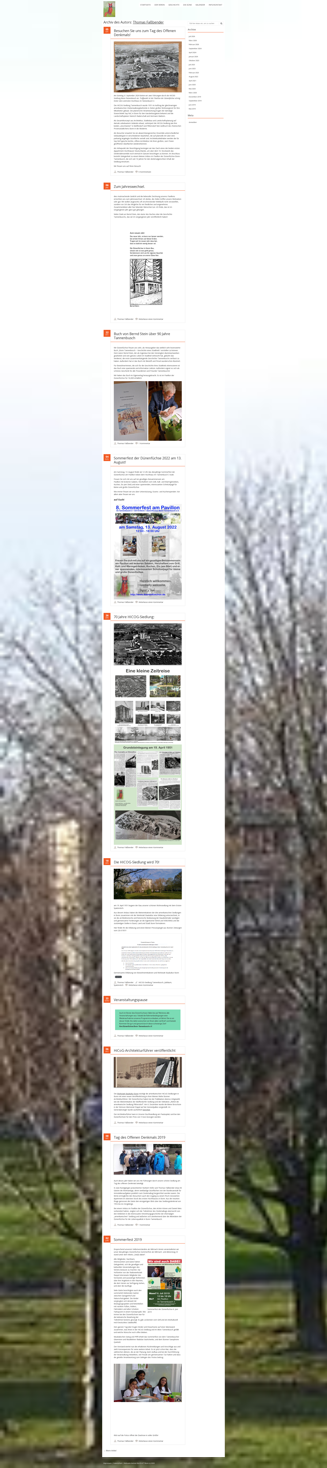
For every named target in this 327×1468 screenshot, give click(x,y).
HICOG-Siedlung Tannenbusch (151, 982)
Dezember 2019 (195, 97)
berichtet (146, 1110)
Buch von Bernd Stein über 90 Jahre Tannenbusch (142, 335)
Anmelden (193, 122)
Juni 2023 (192, 68)
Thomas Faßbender (148, 22)
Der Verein (159, 5)
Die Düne (187, 5)
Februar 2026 (194, 44)
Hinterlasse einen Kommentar (151, 319)
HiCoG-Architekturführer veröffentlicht (145, 1050)
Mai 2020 (192, 89)
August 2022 (193, 76)
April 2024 (192, 52)
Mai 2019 (192, 109)
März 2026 (193, 40)
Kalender (200, 5)
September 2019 (195, 101)
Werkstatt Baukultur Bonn (128, 1093)
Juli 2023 (192, 64)
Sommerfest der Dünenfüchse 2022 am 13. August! (148, 460)
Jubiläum (167, 982)
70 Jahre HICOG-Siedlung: (134, 616)
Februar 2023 (194, 72)
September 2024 (195, 48)
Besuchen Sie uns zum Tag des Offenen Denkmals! (145, 32)
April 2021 (192, 80)
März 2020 (193, 92)
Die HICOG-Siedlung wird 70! (136, 862)
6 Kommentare (145, 172)
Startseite (145, 5)
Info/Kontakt (215, 5)
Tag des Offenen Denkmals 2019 (139, 1137)
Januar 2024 (193, 56)
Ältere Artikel (109, 1450)
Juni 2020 (192, 84)
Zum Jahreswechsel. (129, 186)
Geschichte (173, 5)
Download (118, 977)
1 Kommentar (144, 443)
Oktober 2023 (194, 60)
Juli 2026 (192, 36)
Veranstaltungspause (131, 999)
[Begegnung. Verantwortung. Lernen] (109, 16)
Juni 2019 (192, 105)
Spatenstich (118, 985)
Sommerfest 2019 (128, 1239)
